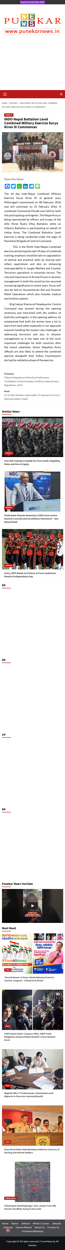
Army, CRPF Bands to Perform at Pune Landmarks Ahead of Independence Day (30, 575)
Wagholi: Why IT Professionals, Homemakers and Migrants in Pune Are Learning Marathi (28, 1095)
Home (5, 1223)
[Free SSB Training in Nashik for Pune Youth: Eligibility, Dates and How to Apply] (32, 437)
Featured (8, 1227)
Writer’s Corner (41, 1223)
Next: (32, 395)
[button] (5, 94)
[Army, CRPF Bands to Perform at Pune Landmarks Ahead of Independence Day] (32, 549)
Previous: (31, 379)
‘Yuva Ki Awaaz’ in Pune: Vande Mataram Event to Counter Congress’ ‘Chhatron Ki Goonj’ (29, 979)
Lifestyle (56, 1223)
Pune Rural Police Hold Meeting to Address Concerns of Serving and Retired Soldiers (31, 1151)
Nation (14, 1223)
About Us (40, 1227)
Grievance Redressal (32, 1231)
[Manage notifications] (7, 1230)
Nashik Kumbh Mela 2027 (32, 2)
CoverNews (46, 1241)
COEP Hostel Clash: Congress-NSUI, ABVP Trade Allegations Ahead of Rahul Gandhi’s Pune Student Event (29, 1037)
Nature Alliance (24, 1227)
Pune (8, 970)
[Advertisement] (32, 65)
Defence (9, 115)
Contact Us (53, 1227)
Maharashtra (11, 1198)
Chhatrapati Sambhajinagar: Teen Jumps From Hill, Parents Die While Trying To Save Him (30, 1207)
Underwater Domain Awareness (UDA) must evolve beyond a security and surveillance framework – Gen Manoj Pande (31, 519)
